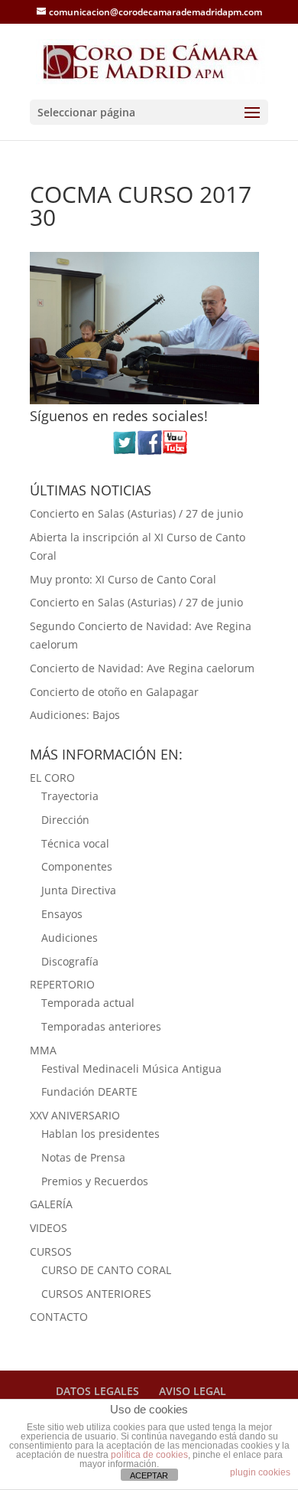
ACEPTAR (149, 1475)
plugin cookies (260, 1472)
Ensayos (62, 914)
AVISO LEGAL (192, 1391)
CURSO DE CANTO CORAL (106, 1270)
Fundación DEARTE (89, 1091)
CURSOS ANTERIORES (96, 1293)
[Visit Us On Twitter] (124, 450)
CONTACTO (59, 1316)
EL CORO (52, 777)
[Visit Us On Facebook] (149, 450)
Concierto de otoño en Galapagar (114, 692)
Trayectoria (70, 796)
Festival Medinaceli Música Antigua (131, 1068)
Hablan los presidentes (100, 1133)
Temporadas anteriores (101, 1026)
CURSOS (51, 1251)
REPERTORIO (62, 984)
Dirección (65, 819)
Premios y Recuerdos (94, 1181)
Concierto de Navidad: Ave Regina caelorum (142, 668)
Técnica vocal (75, 843)
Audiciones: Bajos (75, 714)
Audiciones (69, 937)
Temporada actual (87, 1002)
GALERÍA (51, 1204)
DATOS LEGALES (97, 1391)
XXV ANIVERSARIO (75, 1115)
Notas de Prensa (83, 1157)
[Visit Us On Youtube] (174, 450)
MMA (43, 1050)
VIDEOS (48, 1227)
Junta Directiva (78, 890)
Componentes (76, 866)
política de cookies (149, 1454)
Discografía (70, 961)
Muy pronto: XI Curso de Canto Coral (123, 579)
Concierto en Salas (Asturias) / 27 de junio (136, 513)
